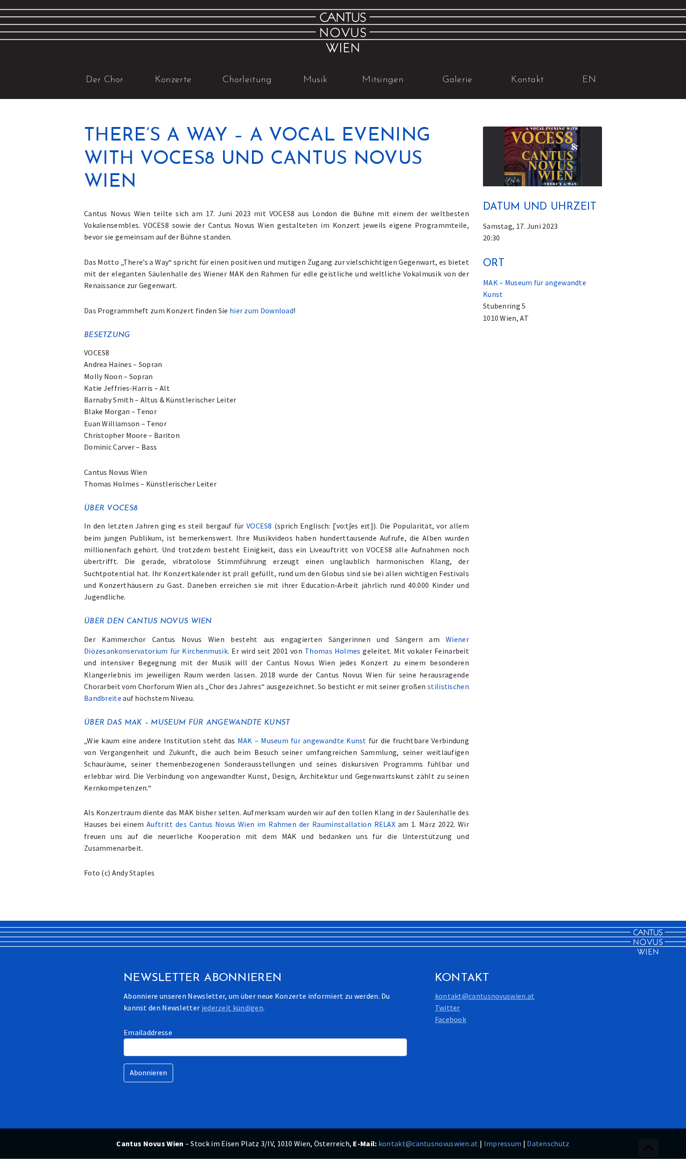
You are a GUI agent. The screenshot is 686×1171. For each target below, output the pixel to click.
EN (589, 80)
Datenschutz (548, 1143)
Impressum (503, 1143)
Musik (315, 80)
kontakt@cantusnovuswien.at (485, 996)
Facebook (450, 1019)
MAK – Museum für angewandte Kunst (302, 740)
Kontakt (527, 80)
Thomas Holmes (333, 651)
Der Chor (104, 80)
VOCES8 (259, 525)
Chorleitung (247, 80)
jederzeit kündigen (232, 1007)
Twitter (447, 1007)
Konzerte (173, 80)
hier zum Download (262, 310)
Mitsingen (383, 80)
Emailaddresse (148, 1032)
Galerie (457, 80)
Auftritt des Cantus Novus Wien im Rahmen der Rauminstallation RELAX (271, 824)
